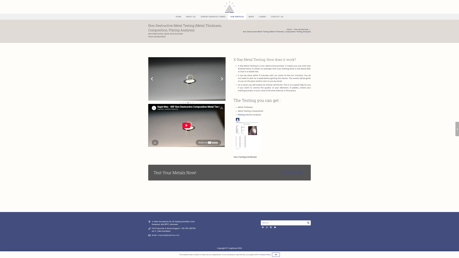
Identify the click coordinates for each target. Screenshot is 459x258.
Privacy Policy (265, 254)
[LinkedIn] (271, 227)
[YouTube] (275, 227)
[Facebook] (263, 227)
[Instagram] (267, 227)
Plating (241, 114)
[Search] (308, 223)
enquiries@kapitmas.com (168, 235)
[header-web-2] (229, 7)
